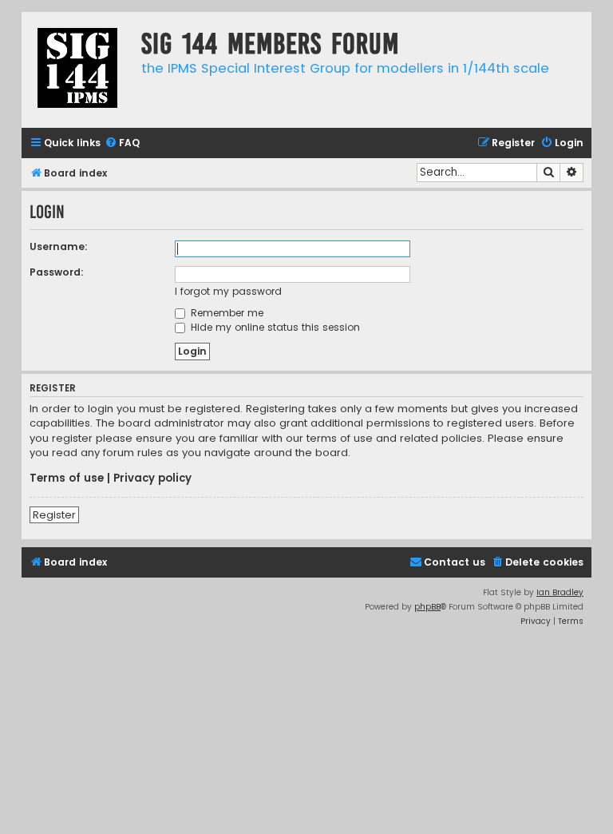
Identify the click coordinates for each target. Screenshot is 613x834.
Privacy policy (152, 478)
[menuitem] (122, 143)
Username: (59, 246)
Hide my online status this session (274, 327)
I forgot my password (228, 291)
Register (54, 514)
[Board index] (77, 70)
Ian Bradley (559, 592)
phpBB (427, 607)
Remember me (225, 313)
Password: (57, 272)
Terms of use (67, 478)
